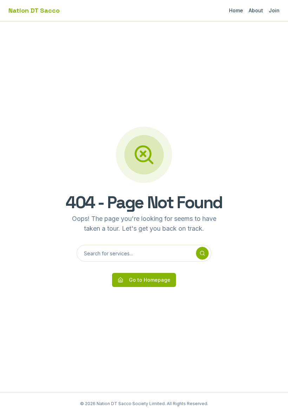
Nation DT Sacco (34, 10)
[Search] (202, 253)
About (256, 10)
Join (274, 10)
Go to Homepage (149, 280)
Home (236, 10)
